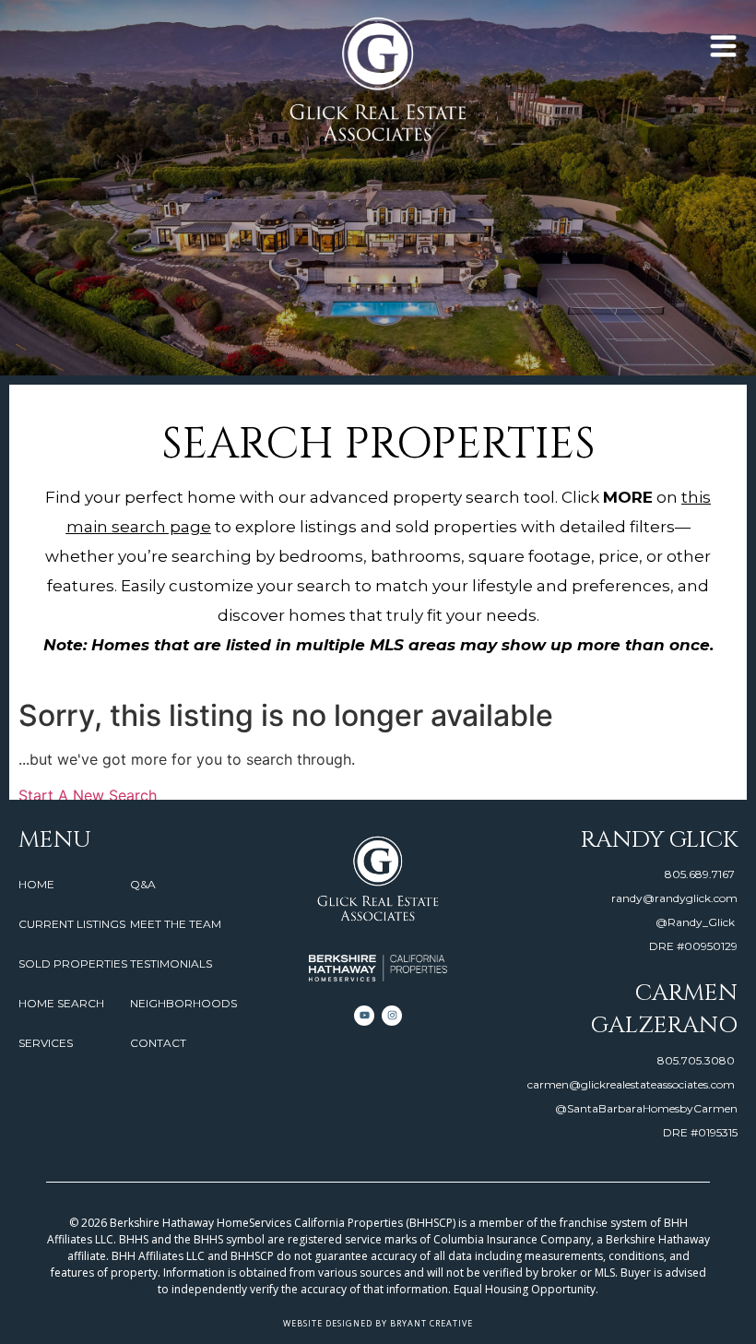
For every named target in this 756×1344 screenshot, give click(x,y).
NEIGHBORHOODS (183, 1003)
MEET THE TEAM (175, 924)
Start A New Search (87, 795)
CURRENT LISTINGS (71, 924)
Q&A (143, 884)
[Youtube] (364, 1015)
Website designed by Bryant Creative (378, 1323)
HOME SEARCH (61, 1003)
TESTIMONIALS (171, 963)
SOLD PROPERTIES (72, 963)
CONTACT (158, 1043)
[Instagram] (392, 1015)
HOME (36, 884)
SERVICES (45, 1043)
